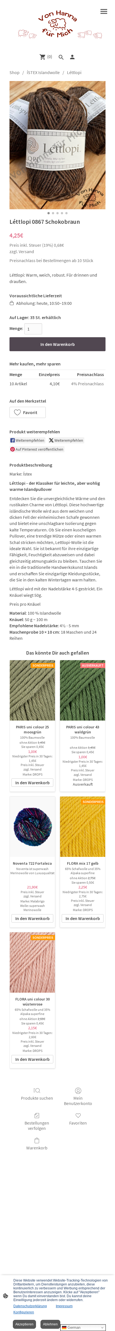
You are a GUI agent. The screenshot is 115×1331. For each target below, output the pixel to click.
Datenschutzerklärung (30, 1306)
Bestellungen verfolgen (37, 1125)
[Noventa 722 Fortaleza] (32, 827)
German (73, 1327)
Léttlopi (74, 72)
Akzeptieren (24, 1324)
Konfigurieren (23, 1312)
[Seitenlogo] (57, 24)
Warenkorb (36, 1148)
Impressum (64, 1306)
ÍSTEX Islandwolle (43, 72)
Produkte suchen (37, 1098)
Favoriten (78, 1123)
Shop (14, 72)
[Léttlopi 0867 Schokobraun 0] (57, 145)
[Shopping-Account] (72, 57)
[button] (27, 412)
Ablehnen (50, 1324)
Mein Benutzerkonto (78, 1100)
